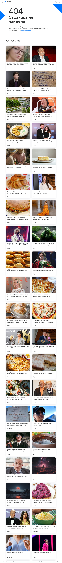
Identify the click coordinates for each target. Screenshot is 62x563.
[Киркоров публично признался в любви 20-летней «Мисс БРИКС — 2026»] (18, 238)
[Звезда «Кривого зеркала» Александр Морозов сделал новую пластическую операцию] (44, 109)
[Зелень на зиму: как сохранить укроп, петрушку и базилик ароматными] (18, 109)
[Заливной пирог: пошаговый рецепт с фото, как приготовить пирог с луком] (18, 212)
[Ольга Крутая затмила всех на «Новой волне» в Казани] (18, 521)
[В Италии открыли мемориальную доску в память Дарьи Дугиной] (18, 418)
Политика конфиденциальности (48, 561)
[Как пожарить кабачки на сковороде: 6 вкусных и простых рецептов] (18, 135)
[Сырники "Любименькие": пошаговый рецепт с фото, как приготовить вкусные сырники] (18, 186)
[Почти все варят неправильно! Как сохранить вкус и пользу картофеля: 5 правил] (44, 521)
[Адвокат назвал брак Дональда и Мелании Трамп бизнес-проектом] (44, 341)
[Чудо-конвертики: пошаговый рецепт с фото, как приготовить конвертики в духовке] (18, 263)
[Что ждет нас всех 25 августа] (44, 469)
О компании (9, 561)
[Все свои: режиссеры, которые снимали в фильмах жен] (44, 392)
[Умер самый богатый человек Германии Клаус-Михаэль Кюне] (18, 469)
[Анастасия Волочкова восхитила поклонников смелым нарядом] (18, 289)
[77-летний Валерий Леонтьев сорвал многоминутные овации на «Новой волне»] (44, 263)
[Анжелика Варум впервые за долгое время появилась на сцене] (44, 547)
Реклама (15, 561)
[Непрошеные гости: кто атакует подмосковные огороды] (18, 161)
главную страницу (26, 30)
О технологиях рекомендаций (33, 561)
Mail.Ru (3, 561)
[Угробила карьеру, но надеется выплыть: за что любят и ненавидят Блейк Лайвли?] (44, 212)
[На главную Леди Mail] (8, 2)
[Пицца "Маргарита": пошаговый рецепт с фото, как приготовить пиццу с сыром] (18, 366)
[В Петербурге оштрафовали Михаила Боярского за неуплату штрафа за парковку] (18, 444)
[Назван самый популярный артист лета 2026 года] (18, 341)
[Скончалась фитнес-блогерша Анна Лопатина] (44, 418)
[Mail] (5, 2)
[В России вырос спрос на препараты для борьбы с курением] (18, 547)
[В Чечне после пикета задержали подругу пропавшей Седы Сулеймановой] (18, 58)
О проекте (22, 561)
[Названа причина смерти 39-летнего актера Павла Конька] (18, 83)
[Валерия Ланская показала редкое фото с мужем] (44, 186)
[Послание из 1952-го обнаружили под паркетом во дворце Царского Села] (44, 83)
